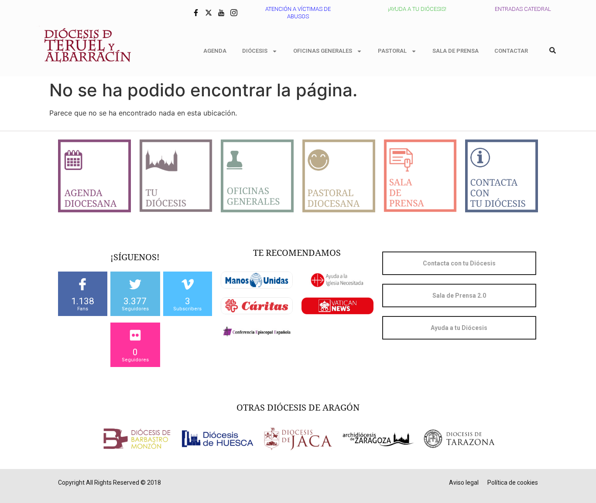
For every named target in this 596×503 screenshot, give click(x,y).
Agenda (214, 51)
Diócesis (254, 51)
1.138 (82, 301)
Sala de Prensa (455, 51)
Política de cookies (512, 482)
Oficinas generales (322, 51)
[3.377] (135, 284)
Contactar (511, 51)
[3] (188, 284)
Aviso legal (464, 482)
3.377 (135, 301)
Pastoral (392, 51)
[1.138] (82, 284)
